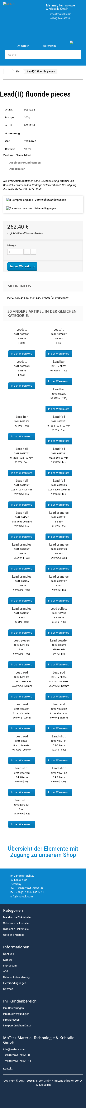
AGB (5, 971)
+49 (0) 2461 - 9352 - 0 (16, 1055)
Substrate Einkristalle (16, 923)
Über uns (8, 953)
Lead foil (59, 416)
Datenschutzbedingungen (50, 199)
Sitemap (8, 988)
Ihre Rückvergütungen (16, 1013)
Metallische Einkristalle (16, 917)
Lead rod (22, 672)
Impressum (10, 965)
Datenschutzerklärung (16, 977)
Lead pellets (59, 608)
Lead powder (59, 640)
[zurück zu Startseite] (7, 71)
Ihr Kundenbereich (20, 1001)
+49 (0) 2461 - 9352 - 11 (17, 1060)
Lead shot (59, 736)
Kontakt (8, 1068)
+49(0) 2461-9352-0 (60, 18)
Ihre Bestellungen (13, 1008)
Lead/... (21, 329)
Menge (11, 245)
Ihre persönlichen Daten (17, 1025)
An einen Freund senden (25, 162)
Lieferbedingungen (45, 208)
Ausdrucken (17, 168)
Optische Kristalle (13, 934)
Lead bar (59, 361)
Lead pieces (22, 640)
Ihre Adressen (11, 1019)
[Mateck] (23, 17)
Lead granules (59, 512)
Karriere (7, 959)
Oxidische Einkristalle (16, 929)
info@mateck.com (60, 14)
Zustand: (9, 155)
